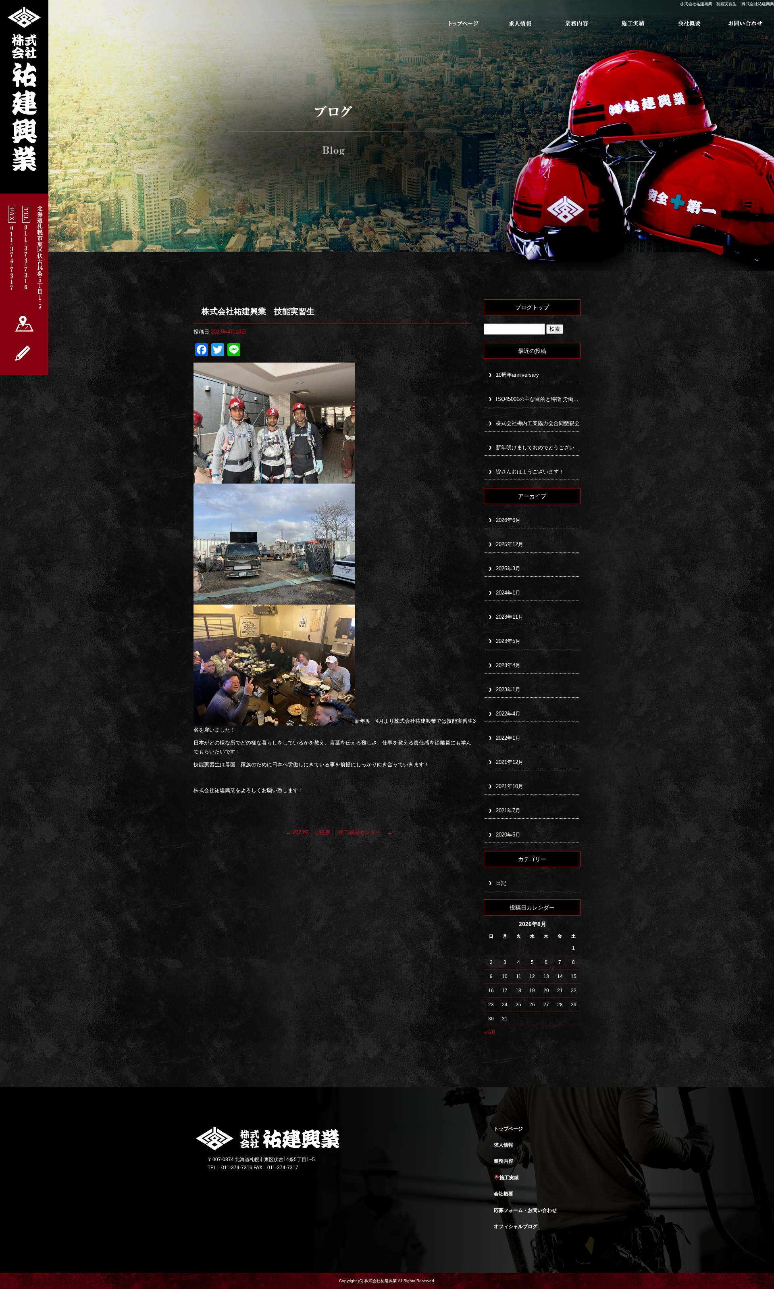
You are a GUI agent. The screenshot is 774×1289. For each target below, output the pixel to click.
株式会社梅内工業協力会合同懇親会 (538, 423)
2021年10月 (509, 786)
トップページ (463, 23)
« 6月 (490, 1032)
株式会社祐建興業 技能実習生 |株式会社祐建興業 (727, 4)
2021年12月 (509, 762)
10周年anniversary (517, 375)
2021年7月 (508, 810)
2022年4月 (508, 714)
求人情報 (520, 23)
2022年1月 (508, 738)
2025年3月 (508, 568)
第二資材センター (366, 832)
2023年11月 (509, 617)
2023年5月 (508, 641)
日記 (501, 883)
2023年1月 (508, 689)
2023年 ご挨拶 (308, 832)
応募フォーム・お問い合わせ (746, 23)
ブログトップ (532, 307)
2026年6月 (508, 520)
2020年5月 (508, 835)
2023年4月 (508, 665)
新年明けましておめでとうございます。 (538, 447)
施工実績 (633, 23)
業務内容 (576, 23)
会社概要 (689, 23)
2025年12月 (509, 544)
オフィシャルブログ (515, 1226)
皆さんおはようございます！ (530, 472)
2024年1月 (508, 593)
